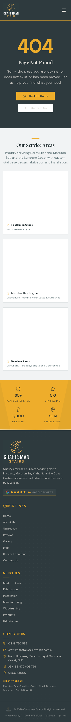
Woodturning (11, 608)
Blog (6, 547)
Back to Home (38, 96)
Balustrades (10, 621)
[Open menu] (64, 10)
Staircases (10, 528)
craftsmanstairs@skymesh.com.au (30, 650)
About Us (9, 522)
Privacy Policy (12, 715)
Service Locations (14, 554)
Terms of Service (32, 715)
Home (7, 516)
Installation (10, 596)
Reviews (8, 535)
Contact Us (39, 108)
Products (9, 615)
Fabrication (10, 589)
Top (64, 715)
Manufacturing (12, 602)
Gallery (7, 541)
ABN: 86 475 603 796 (22, 666)
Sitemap (50, 715)
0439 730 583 (17, 643)
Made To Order (13, 583)
